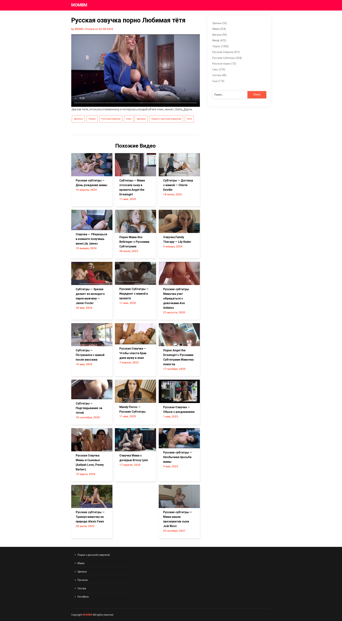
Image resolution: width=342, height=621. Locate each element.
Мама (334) (219, 28)
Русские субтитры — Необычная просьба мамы (177, 457)
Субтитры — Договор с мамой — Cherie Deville (178, 185)
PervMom (83, 596)
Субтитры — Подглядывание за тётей (89, 408)
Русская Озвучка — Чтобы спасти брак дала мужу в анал (132, 353)
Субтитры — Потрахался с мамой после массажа (90, 355)
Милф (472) (219, 40)
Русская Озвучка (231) (226, 52)
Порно (92, 118)
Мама (80, 563)
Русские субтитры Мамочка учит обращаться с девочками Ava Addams (176, 298)
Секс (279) (218, 69)
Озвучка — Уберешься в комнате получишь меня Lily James (91, 239)
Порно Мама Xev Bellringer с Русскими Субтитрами (134, 241)
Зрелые (78, 118)
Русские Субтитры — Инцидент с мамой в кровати (134, 293)
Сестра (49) (219, 75)
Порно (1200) (220, 46)
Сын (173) (218, 81)
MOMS (79, 29)
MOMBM (79, 5)
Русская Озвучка (110, 118)
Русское (82, 580)
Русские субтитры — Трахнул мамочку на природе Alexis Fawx (90, 516)
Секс (129, 118)
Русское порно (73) (224, 63)
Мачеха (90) (219, 34)
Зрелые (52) (219, 23)
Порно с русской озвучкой (166, 118)
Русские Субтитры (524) (227, 58)
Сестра (81, 588)
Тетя (189, 118)
